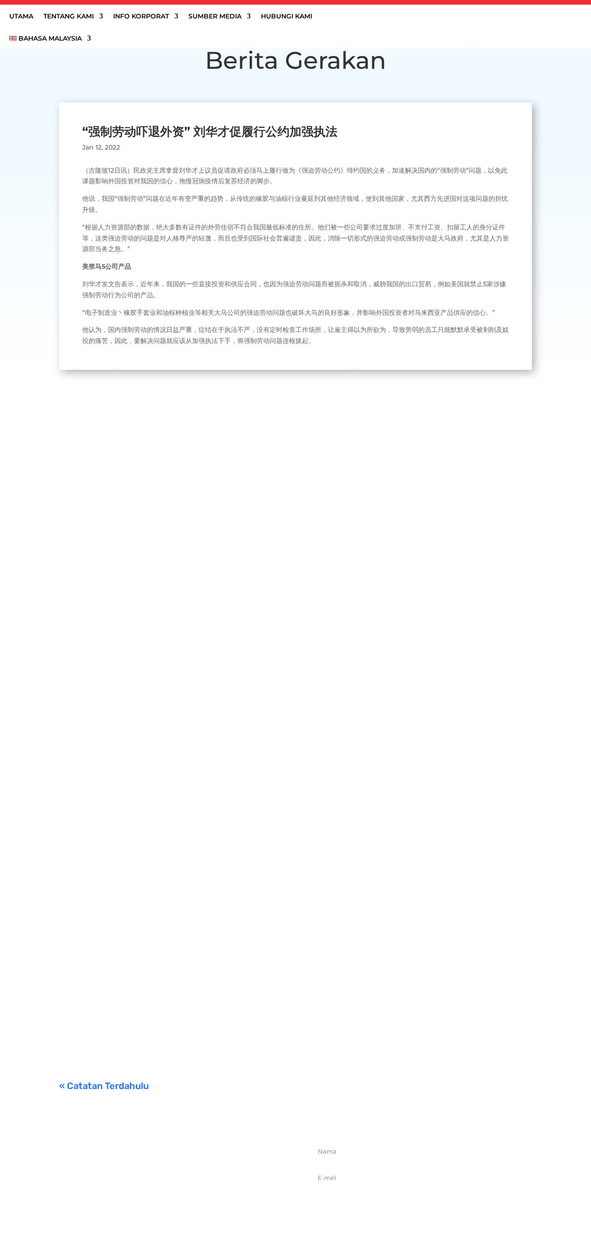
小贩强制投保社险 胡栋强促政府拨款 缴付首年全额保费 (169, 882)
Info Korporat (141, 16)
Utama (21, 16)
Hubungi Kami (286, 16)
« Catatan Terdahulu (104, 1085)
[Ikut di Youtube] (211, 1195)
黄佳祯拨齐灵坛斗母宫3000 (120, 767)
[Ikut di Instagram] (190, 1195)
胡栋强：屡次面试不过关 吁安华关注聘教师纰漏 (156, 653)
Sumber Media (214, 16)
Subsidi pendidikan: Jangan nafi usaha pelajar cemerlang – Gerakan (201, 996)
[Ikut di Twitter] (170, 1195)
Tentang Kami (68, 16)
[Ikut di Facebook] (150, 1195)
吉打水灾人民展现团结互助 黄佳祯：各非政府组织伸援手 (172, 437)
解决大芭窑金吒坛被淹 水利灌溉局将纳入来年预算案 (164, 538)
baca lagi (82, 480)
